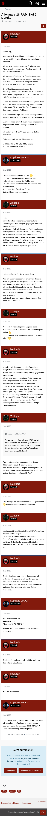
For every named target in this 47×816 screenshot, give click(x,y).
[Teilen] (43, 26)
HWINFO (23, 184)
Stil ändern (41, 802)
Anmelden (11, 770)
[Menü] (43, 3)
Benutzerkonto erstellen (31, 770)
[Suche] (30, 3)
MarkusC (8, 21)
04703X (35, 726)
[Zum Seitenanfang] (43, 812)
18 (19, 791)
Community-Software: (23, 812)
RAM (4, 791)
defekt (12, 791)
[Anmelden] (37, 3)
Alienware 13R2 (9, 621)
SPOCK (26, 734)
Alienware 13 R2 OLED (12, 624)
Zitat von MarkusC (16, 434)
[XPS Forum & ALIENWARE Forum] (3, 3)
